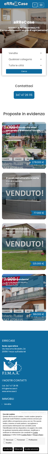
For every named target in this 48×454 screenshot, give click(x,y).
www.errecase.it (9, 391)
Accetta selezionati (31, 449)
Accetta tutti (8, 449)
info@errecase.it (9, 388)
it (35, 5)
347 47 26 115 (24, 95)
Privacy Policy (38, 435)
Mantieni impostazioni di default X (33, 413)
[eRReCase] (16, 3)
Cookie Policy (26, 435)
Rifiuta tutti (18, 449)
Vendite (7, 404)
